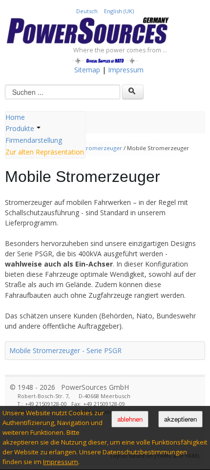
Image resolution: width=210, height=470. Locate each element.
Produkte (19, 128)
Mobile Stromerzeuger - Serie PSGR (65, 350)
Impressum (60, 461)
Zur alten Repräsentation (44, 152)
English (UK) (119, 11)
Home (15, 117)
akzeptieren (180, 419)
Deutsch (87, 11)
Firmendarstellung (33, 140)
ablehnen (130, 419)
